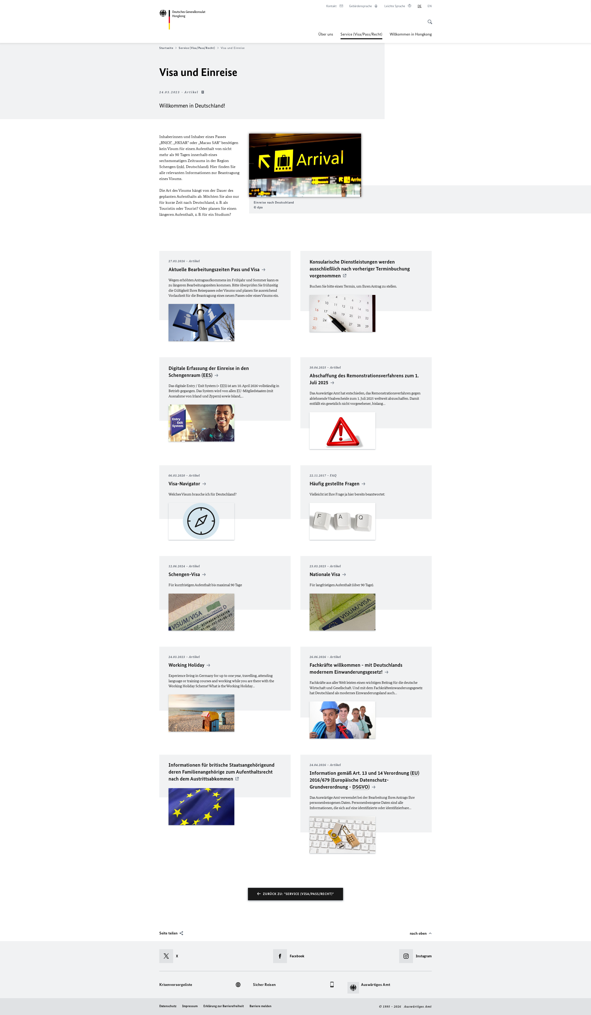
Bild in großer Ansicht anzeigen (305, 165)
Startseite (166, 48)
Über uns (325, 34)
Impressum (190, 1006)
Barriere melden (260, 1006)
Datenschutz (167, 1006)
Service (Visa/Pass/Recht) (361, 35)
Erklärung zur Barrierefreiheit (223, 1006)
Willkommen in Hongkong (411, 34)
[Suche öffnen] (428, 19)
